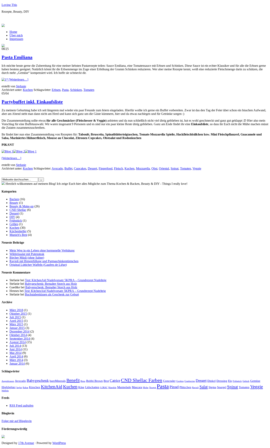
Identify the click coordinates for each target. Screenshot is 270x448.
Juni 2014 (15, 349)
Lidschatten (92, 387)
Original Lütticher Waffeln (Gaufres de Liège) (38, 264)
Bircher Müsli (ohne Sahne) (26, 257)
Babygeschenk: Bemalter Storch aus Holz (51, 283)
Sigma (212, 387)
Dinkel (211, 380)
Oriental (164, 168)
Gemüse (255, 380)
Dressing (221, 380)
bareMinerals (58, 380)
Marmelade (124, 387)
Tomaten (88, 90)
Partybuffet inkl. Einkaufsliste (32, 101)
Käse (81, 387)
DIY (12, 217)
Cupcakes (80, 168)
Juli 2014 (15, 345)
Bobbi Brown (94, 380)
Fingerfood (105, 168)
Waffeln (5, 391)
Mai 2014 (15, 353)
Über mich (16, 35)
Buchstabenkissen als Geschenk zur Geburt (52, 294)
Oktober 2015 (18, 313)
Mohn (145, 387)
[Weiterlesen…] (18, 79)
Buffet (68, 168)
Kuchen (129, 168)
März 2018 (16, 310)
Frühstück (15, 220)
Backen (14, 199)
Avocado (57, 168)
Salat (203, 386)
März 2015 (16, 324)
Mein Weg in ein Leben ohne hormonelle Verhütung (42, 250)
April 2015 (16, 320)
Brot (106, 380)
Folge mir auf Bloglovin (17, 421)
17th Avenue (26, 443)
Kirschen (34, 387)
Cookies (180, 381)
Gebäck (246, 381)
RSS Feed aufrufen (21, 405)
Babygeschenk (38, 380)
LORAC (104, 387)
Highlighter (9, 387)
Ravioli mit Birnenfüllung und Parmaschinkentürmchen (43, 261)
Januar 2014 (17, 363)
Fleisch (118, 168)
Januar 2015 (17, 328)
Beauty (13, 202)
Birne (82, 381)
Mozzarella (143, 168)
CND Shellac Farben (141, 380)
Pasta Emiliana (17, 57)
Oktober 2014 (18, 335)
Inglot (19, 387)
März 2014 (16, 360)
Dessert (92, 168)
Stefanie (21, 86)
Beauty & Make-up (21, 206)
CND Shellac (17, 210)
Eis (230, 380)
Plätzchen (185, 387)
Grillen (13, 224)
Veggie (197, 168)
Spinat (174, 168)
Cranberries (189, 381)
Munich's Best (18, 234)
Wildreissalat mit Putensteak (26, 254)
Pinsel (174, 387)
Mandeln (112, 387)
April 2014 (16, 356)
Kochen (28, 90)
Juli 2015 (15, 317)
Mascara (137, 387)
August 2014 (17, 342)
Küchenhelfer (17, 231)
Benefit (73, 380)
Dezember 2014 (19, 331)
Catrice (115, 380)
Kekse (25, 387)
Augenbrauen (8, 381)
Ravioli (195, 387)
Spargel (221, 387)
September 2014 (19, 338)
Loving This (9, 5)
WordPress (59, 443)
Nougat (152, 387)
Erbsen (56, 90)
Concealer (169, 380)
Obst (154, 168)
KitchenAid (51, 386)
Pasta (65, 90)
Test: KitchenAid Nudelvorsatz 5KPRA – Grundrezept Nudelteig (65, 280)
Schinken (76, 90)
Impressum (16, 39)
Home (13, 31)
